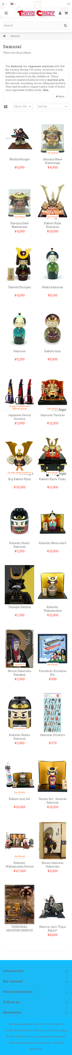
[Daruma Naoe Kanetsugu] (52, 137)
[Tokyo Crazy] (36, 13)
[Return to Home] (4, 36)
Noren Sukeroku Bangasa (19, 672)
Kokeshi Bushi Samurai (19, 544)
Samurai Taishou (52, 415)
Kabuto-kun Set (19, 799)
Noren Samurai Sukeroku (53, 864)
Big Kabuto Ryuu (19, 479)
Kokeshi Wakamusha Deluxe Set (19, 866)
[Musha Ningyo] (19, 137)
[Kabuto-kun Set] (19, 776)
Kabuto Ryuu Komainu (52, 225)
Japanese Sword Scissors (19, 417)
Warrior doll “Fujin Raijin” (52, 928)
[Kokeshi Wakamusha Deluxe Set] (19, 840)
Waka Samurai (52, 287)
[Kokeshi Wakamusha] (52, 584)
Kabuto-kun (52, 351)
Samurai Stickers (52, 735)
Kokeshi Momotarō (52, 543)
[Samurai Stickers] (52, 712)
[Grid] (5, 107)
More (61, 96)
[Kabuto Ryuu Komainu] (52, 200)
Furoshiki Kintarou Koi (52, 672)
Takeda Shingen (19, 287)
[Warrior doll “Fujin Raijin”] (52, 904)
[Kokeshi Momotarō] (52, 520)
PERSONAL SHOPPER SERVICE (19, 928)
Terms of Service (49, 1030)
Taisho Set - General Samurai (52, 800)
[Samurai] (19, 328)
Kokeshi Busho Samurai (19, 736)
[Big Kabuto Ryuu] (19, 456)
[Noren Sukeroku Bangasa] (19, 648)
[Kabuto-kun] (52, 328)
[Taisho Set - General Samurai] (52, 776)
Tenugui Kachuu (19, 607)
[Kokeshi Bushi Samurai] (19, 520)
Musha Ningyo (19, 159)
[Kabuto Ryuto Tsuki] (52, 456)
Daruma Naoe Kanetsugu (52, 161)
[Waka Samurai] (52, 264)
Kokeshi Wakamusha (53, 608)
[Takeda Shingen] (19, 264)
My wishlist (68, 4)
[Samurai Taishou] (52, 392)
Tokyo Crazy (30, 1036)
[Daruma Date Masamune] (19, 200)
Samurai (19, 351)
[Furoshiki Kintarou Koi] (52, 648)
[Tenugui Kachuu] (19, 584)
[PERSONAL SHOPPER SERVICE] (19, 904)
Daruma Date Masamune (19, 225)
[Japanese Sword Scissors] (19, 392)
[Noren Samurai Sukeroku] (52, 840)
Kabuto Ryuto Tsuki (52, 479)
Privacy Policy (23, 1030)
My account (13, 981)
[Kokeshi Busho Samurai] (19, 712)
